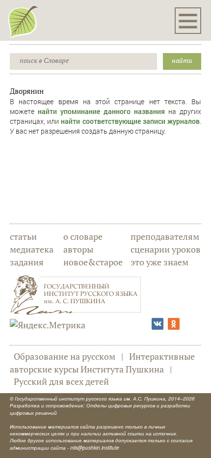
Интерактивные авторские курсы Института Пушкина (102, 362)
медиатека (31, 249)
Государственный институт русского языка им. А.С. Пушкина (90, 398)
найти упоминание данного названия (101, 111)
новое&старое (93, 262)
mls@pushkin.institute (94, 447)
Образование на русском (64, 356)
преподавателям (165, 236)
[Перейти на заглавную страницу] (23, 21)
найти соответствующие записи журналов (130, 121)
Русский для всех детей (61, 381)
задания (27, 262)
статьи (23, 236)
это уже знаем (159, 262)
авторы (78, 249)
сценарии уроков (166, 249)
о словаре (83, 236)
